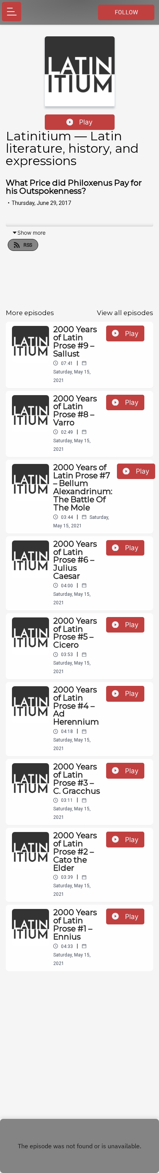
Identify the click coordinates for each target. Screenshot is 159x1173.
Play (86, 122)
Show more (31, 232)
